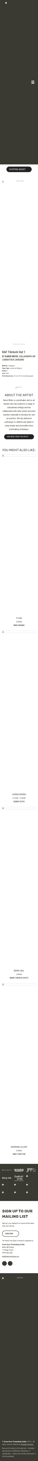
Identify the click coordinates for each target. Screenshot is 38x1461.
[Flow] (19, 534)
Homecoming (19, 794)
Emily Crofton (19, 1154)
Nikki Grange (19, 625)
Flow (19, 618)
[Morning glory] (19, 1063)
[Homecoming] (19, 711)
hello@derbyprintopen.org (10, 1256)
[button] (19, 169)
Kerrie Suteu (19, 801)
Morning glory (19, 1147)
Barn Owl (19, 970)
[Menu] (33, 82)
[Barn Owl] (19, 887)
